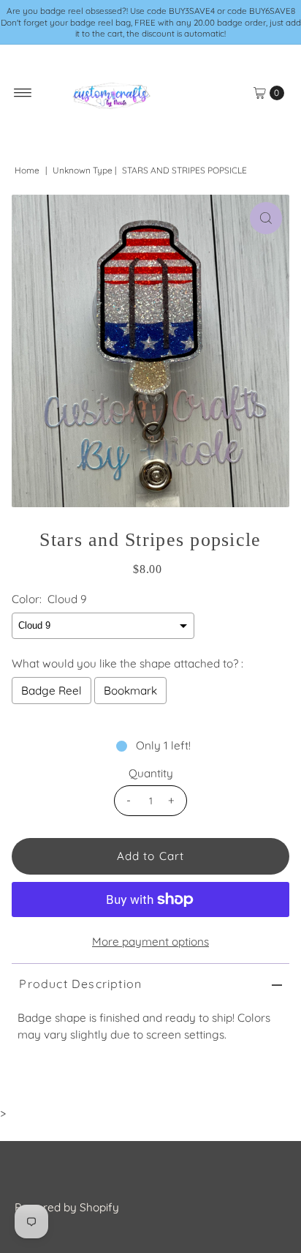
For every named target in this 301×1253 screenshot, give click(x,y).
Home (27, 170)
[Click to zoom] (266, 218)
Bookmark (130, 690)
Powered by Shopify (67, 1207)
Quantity (151, 773)
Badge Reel (51, 690)
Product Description (80, 983)
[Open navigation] (23, 93)
